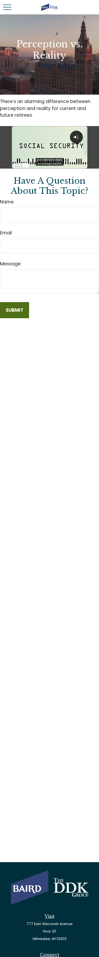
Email (6, 233)
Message (10, 264)
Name (7, 202)
